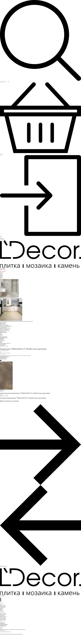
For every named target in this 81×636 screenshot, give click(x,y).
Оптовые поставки (3, 607)
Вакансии (1, 334)
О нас (1, 333)
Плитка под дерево (12, 321)
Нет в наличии (3, 354)
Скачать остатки (2, 340)
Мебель (1, 276)
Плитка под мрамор (30, 321)
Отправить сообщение (3, 624)
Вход (1, 236)
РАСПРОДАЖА (3, 271)
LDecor (1, 628)
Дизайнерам (2, 608)
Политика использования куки (18, 634)
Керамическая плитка (7, 298)
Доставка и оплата (3, 605)
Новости (1, 335)
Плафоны (1, 275)
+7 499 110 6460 (2, 268)
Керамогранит (13, 298)
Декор (1, 278)
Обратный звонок (3, 625)
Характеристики (2, 390)
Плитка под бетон (6, 321)
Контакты (1, 609)
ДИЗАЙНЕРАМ (2, 338)
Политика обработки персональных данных (6, 634)
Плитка (1, 274)
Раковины (1, 277)
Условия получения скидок (4, 356)
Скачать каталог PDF (3, 358)
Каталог (1, 273)
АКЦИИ (2, 272)
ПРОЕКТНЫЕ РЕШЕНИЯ (4, 337)
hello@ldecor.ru (2, 623)
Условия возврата (2, 606)
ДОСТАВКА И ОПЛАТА (3, 336)
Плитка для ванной (18, 298)
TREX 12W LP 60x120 (3, 566)
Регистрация (2, 238)
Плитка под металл (24, 321)
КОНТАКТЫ (2, 339)
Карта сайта (2, 610)
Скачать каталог (2, 595)
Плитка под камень (18, 321)
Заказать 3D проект (3, 357)
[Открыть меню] (0, 270)
